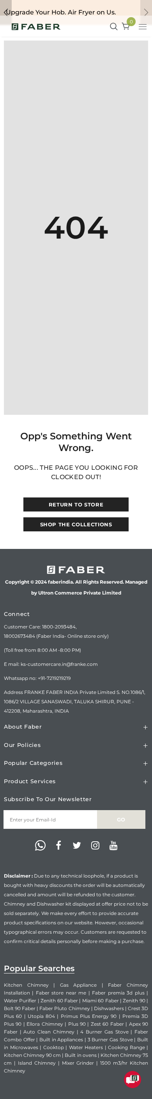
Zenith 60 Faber (59, 1000)
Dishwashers (109, 1008)
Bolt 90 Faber (19, 1008)
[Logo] (36, 26)
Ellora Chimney (45, 1024)
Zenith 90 (134, 1000)
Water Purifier (20, 1000)
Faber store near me (61, 993)
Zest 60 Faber (107, 1024)
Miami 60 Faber (100, 1000)
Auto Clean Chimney (48, 1032)
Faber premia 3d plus (118, 993)
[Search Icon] (114, 27)
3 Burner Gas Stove (110, 1039)
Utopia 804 (41, 1016)
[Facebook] (58, 846)
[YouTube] (113, 846)
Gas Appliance (78, 985)
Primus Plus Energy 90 (89, 1016)
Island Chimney (37, 1063)
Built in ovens (80, 1055)
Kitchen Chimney (26, 985)
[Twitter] (77, 846)
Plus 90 (77, 1024)
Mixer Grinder (78, 1063)
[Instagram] (95, 846)
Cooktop (53, 1047)
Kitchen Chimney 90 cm (32, 1055)
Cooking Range (126, 1047)
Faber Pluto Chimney (64, 1008)
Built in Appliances (61, 1039)
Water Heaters (86, 1047)
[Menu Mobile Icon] (143, 27)
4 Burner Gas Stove (104, 1032)
